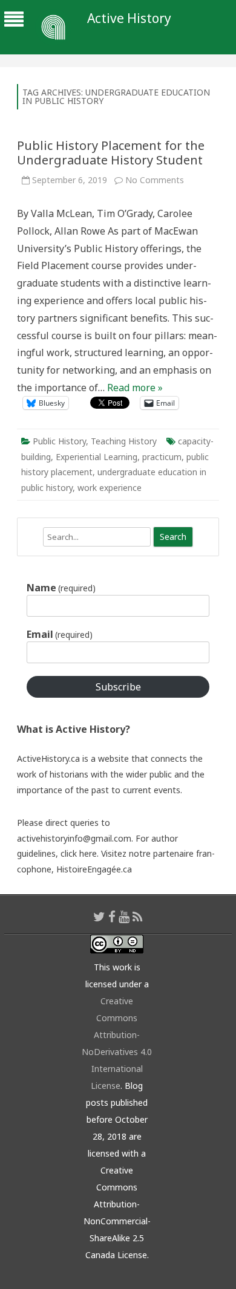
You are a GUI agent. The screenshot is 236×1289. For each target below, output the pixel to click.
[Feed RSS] (138, 916)
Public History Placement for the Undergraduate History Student (111, 152)
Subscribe (118, 686)
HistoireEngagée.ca (94, 869)
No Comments (154, 180)
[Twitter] (99, 916)
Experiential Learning (96, 457)
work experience (109, 487)
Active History (129, 18)
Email (60, 634)
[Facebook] (112, 916)
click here (79, 853)
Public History (59, 441)
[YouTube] (124, 916)
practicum (162, 457)
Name (61, 588)
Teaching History (124, 441)
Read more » (135, 387)
